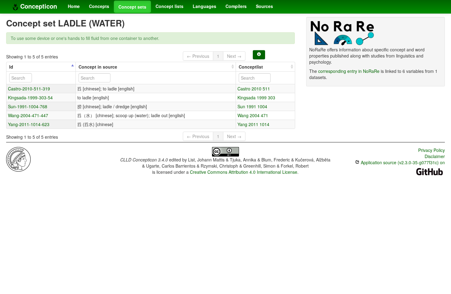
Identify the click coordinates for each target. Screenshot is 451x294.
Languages (204, 6)
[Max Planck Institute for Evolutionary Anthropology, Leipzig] (18, 159)
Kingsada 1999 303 (256, 97)
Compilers (236, 6)
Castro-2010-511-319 (29, 88)
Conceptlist (251, 67)
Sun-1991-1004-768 (27, 106)
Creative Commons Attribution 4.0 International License (243, 172)
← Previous (198, 56)
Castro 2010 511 (253, 88)
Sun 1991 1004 (252, 106)
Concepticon (37, 6)
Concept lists (169, 6)
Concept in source (98, 67)
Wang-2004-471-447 (28, 115)
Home (74, 6)
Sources (264, 6)
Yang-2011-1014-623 (28, 124)
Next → (234, 56)
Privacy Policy (431, 150)
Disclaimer (435, 156)
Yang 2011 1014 (253, 124)
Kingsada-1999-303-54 (30, 97)
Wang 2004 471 (252, 115)
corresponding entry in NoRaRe (349, 71)
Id (11, 67)
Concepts (99, 6)
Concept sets (132, 7)
